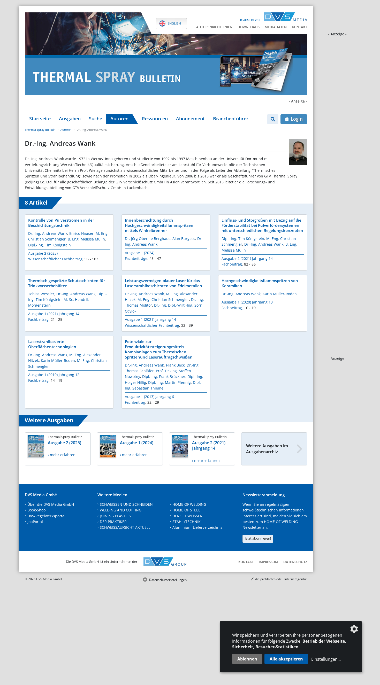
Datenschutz (295, 561)
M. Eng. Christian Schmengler (163, 299)
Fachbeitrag (232, 264)
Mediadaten (276, 27)
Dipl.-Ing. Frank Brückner (163, 376)
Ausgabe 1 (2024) (139, 252)
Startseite (40, 118)
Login (296, 119)
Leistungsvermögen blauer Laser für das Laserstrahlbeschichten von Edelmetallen (163, 283)
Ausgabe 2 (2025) (43, 253)
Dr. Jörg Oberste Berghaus (147, 238)
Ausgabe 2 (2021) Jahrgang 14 (247, 258)
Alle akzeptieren (286, 659)
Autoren (119, 118)
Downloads (249, 27)
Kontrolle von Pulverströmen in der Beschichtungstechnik (61, 222)
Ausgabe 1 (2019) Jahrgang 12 (53, 374)
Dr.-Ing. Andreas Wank (47, 233)
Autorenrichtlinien (214, 27)
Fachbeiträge (136, 258)
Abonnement (190, 118)
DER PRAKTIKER (113, 521)
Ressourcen (155, 118)
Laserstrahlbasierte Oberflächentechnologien (52, 344)
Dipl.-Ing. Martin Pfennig (169, 382)
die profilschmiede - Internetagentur (281, 579)
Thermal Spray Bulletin (40, 129)
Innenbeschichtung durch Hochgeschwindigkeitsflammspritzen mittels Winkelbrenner (159, 225)
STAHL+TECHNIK (186, 521)
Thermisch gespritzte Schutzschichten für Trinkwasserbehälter (66, 283)
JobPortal (35, 521)
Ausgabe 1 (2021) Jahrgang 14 (53, 313)
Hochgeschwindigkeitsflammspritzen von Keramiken (260, 283)
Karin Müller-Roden (280, 293)
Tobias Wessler (41, 293)
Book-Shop (36, 510)
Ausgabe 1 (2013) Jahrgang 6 (149, 396)
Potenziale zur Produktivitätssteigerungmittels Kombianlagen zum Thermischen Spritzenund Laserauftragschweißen (159, 349)
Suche (95, 118)
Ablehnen (247, 659)
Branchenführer (230, 118)
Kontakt (299, 27)
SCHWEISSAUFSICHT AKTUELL (125, 527)
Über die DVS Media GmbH (50, 504)
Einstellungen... (326, 659)
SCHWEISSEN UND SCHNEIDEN (126, 504)
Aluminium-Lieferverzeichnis (197, 527)
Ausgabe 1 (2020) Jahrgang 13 (247, 302)
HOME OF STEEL (186, 510)
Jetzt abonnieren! (258, 538)
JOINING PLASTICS (115, 515)
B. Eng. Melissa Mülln (86, 239)
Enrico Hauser (81, 233)
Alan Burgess (183, 238)
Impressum (268, 561)
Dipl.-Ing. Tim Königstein (49, 245)
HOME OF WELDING (189, 504)
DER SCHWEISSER (187, 515)
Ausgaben (70, 118)
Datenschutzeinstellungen (168, 580)
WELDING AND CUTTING (120, 510)
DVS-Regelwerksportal (46, 515)
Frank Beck (175, 365)
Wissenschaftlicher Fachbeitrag (55, 258)
